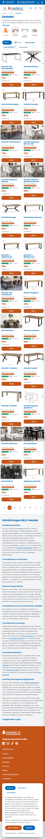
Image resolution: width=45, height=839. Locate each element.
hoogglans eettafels (17, 638)
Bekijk (11, 85)
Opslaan (29, 828)
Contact (5, 754)
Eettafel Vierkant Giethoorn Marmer (31, 181)
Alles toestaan (13, 828)
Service (5, 770)
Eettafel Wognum (31, 293)
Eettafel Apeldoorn (10, 443)
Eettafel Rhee (7, 481)
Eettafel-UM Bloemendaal (7, 67)
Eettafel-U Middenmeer (29, 256)
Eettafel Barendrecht (33, 217)
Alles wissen (23, 47)
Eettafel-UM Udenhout (11, 142)
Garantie (5, 766)
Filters (7, 42)
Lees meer (6, 25)
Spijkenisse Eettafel (32, 481)
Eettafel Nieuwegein (10, 104)
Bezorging (6, 762)
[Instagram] (8, 743)
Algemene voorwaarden (26, 833)
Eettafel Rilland (30, 443)
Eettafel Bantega (9, 217)
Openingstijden (7, 758)
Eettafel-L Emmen (9, 406)
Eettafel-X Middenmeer (7, 256)
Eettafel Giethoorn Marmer (9, 181)
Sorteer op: (33, 42)
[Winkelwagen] (40, 8)
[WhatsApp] (42, 2)
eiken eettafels (27, 636)
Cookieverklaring (11, 833)
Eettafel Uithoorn (31, 66)
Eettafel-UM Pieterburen (7, 294)
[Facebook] (3, 743)
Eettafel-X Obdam (9, 368)
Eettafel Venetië (30, 368)
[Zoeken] (30, 8)
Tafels (11, 13)
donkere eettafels (12, 670)
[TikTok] (12, 743)
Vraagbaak (6, 779)
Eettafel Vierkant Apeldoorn (31, 407)
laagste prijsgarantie (31, 683)
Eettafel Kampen (31, 104)
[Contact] (38, 2)
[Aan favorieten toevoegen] (3, 53)
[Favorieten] (35, 8)
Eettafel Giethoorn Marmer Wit (31, 143)
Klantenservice (7, 749)
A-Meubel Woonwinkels (24, 548)
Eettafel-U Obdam (31, 330)
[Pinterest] (16, 743)
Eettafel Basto (8, 330)
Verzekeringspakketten (10, 775)
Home (4, 13)
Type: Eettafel (9, 47)
